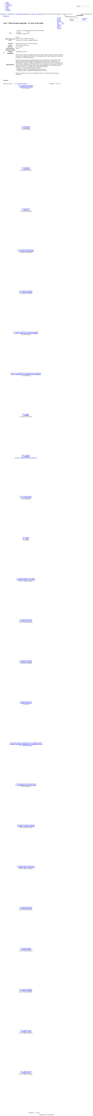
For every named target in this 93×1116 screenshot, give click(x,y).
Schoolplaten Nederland (21, 14)
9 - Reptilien (26, 415)
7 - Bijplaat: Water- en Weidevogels (25, 867)
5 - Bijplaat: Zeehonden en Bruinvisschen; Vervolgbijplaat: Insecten (26, 744)
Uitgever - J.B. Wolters (37, 14)
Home (7, 2)
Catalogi (8, 3)
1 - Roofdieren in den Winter (26, 86)
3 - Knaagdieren (26, 169)
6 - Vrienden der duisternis (25, 292)
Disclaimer (8, 10)
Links (7, 7)
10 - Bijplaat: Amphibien (26, 990)
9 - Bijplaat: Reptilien (26, 949)
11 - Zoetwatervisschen (25, 497)
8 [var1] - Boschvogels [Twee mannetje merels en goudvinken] (26, 374)
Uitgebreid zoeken (84, 19)
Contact (7, 9)
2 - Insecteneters (26, 127)
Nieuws (7, 6)
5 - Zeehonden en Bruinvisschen (26, 251)
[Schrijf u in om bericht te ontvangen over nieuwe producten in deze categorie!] (59, 17)
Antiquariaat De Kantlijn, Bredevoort (28, 457)
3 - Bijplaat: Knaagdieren (26, 662)
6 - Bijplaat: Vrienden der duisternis (26, 826)
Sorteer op (6, 83)
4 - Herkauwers (26, 210)
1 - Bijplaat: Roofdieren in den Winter (25, 579)
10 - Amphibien (26, 456)
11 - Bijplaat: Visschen (25, 1031)
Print (7, 16)
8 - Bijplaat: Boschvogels (26, 908)
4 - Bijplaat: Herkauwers (26, 703)
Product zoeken (73, 16)
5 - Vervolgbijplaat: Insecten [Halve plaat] (26, 785)
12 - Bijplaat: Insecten (25, 1072)
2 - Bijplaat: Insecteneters (26, 620)
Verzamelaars (9, 5)
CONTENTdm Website (27, 745)
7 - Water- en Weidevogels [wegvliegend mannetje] (26, 333)
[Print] (63, 22)
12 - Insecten (26, 538)
